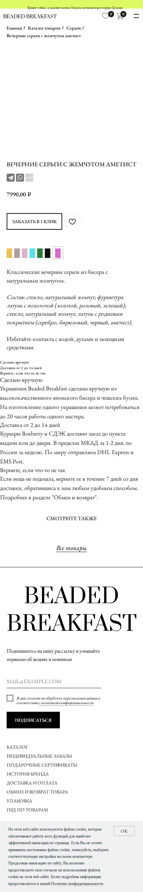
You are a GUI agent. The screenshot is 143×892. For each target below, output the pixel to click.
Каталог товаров (44, 28)
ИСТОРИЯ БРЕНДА (28, 774)
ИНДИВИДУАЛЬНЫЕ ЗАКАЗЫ (39, 756)
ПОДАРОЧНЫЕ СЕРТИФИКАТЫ (42, 765)
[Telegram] (11, 178)
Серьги (74, 28)
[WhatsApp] (20, 178)
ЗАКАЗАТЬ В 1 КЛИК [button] (34, 221)
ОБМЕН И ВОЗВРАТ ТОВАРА (37, 792)
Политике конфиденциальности (77, 883)
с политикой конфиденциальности (66, 702)
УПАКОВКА (19, 801)
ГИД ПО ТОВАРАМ (28, 810)
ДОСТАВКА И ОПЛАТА (33, 783)
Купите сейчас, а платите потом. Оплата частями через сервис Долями (75, 8)
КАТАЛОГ (17, 747)
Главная (14, 28)
